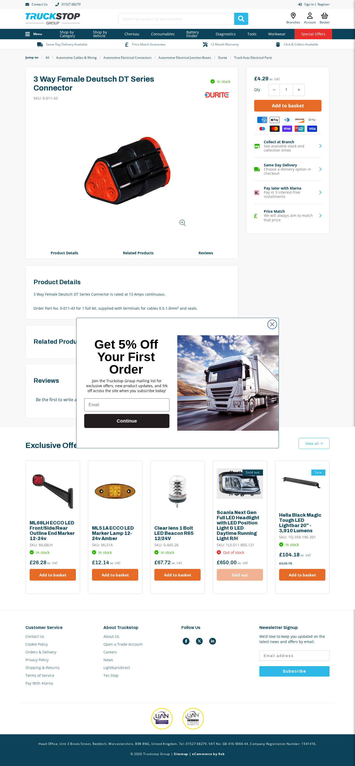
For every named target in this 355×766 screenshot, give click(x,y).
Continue (127, 421)
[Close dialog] (272, 324)
